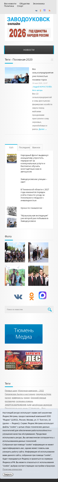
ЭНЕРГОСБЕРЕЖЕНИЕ (16, 405)
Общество (24, 3)
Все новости (10, 3)
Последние (24, 147)
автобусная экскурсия (42, 405)
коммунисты (17, 398)
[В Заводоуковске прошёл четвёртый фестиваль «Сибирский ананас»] (15, 276)
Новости (28, 49)
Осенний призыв (38, 398)
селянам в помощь (24, 401)
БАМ (29, 405)
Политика (9, 6)
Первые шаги (11, 391)
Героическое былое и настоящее (20, 394)
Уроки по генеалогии (31, 207)
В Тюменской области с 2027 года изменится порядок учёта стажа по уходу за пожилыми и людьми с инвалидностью (35, 195)
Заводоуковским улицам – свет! (34, 180)
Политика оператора (12, 469)
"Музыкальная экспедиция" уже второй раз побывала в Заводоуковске (34, 218)
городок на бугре (43, 394)
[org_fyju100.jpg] (15, 252)
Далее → (43, 129)
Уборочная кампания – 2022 (31, 391)
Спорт (20, 6)
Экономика (38, 3)
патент (8, 398)
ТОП (11, 147)
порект (27, 398)
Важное (36, 147)
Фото (8, 236)
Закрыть (8, 474)
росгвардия (10, 401)
